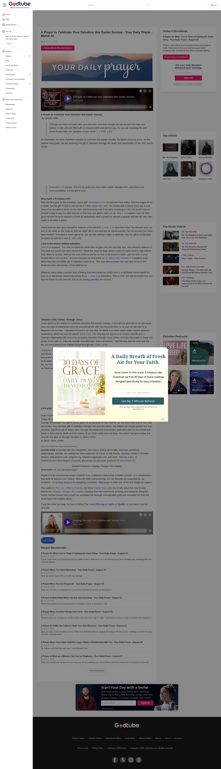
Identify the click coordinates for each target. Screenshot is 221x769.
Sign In (9, 44)
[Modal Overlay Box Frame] (110, 384)
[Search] (148, 5)
